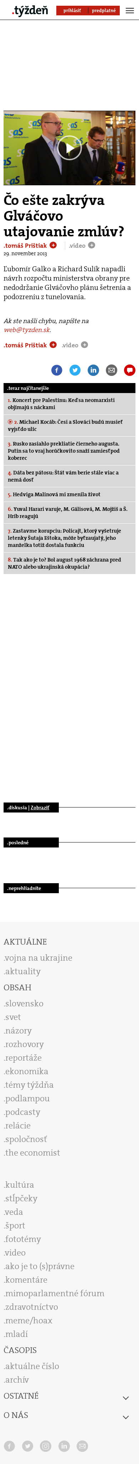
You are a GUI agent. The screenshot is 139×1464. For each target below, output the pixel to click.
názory (18, 1030)
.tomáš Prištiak (26, 245)
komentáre (26, 1280)
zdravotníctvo (31, 1307)
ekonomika (26, 1071)
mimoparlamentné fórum (54, 1293)
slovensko (24, 1003)
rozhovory (24, 1044)
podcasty (22, 1112)
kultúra (19, 1185)
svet (13, 1017)
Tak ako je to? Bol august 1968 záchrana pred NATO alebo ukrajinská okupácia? (64, 563)
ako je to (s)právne (39, 1266)
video (15, 1252)
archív (17, 1379)
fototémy (23, 1239)
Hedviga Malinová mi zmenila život (54, 494)
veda (14, 1212)
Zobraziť (40, 807)
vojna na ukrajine (38, 958)
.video (78, 245)
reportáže (23, 1057)
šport (15, 1225)
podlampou (27, 1098)
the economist (32, 1152)
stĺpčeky (21, 1198)
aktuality (23, 971)
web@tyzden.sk (27, 330)
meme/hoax (28, 1320)
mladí (16, 1334)
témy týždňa (29, 1085)
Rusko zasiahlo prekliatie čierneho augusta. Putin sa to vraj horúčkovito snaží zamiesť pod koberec (64, 451)
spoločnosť (26, 1139)
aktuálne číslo (32, 1366)
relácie (18, 1125)
